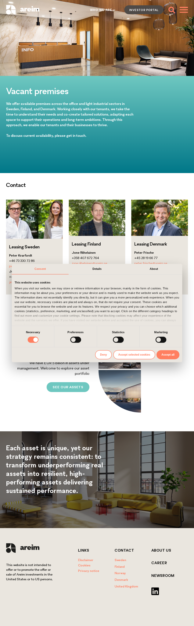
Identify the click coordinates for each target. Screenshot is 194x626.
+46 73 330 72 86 (22, 261)
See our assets (68, 387)
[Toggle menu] (184, 10)
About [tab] (154, 268)
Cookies (84, 565)
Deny (103, 354)
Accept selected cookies (134, 354)
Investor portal (144, 10)
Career (159, 563)
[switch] (75, 340)
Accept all (167, 354)
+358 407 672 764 (85, 258)
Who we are (101, 10)
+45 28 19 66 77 (146, 258)
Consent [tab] (40, 268)
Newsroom (162, 575)
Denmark (121, 580)
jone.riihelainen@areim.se (89, 263)
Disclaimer (85, 560)
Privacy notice (88, 571)
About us (161, 550)
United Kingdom (126, 586)
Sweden (120, 560)
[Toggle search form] (171, 9)
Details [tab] (97, 268)
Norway (120, 573)
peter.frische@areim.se (150, 263)
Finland (120, 567)
